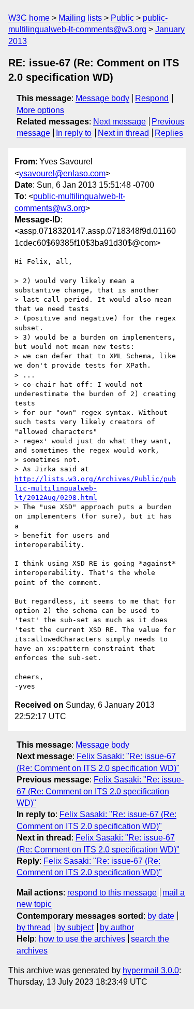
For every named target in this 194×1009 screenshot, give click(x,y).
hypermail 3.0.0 (151, 970)
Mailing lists (80, 17)
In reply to (74, 133)
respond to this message (112, 892)
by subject (75, 927)
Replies (169, 133)
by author (117, 927)
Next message (119, 121)
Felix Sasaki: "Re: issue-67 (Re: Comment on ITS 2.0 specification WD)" (100, 791)
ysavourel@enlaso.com (62, 173)
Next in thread (123, 133)
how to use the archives (82, 938)
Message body (102, 98)
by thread (34, 927)
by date (160, 916)
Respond (152, 98)
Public (122, 17)
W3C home (29, 17)
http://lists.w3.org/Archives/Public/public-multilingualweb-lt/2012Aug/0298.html (95, 488)
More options (40, 110)
